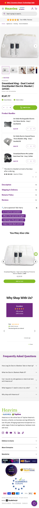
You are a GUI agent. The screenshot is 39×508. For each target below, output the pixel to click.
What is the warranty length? (13, 216)
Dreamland (5, 80)
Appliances (9, 23)
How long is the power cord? (13, 220)
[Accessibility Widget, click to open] (36, 254)
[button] (4, 331)
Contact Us (24, 503)
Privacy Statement (16, 503)
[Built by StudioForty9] (9, 501)
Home (3, 23)
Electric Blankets (23, 23)
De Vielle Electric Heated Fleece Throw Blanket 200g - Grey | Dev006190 (24, 138)
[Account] (32, 9)
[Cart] (36, 9)
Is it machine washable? (12, 212)
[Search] (3, 14)
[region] (19, 331)
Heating (16, 23)
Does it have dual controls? (13, 224)
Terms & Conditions (6, 503)
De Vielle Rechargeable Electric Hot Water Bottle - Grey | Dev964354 (23, 121)
